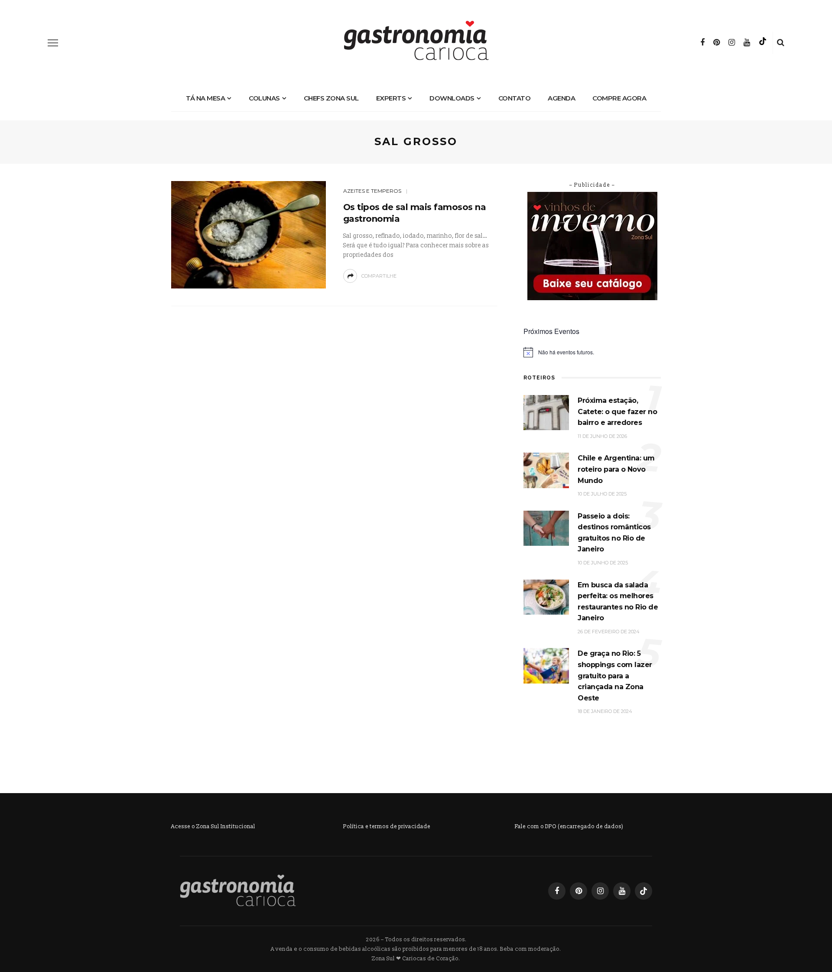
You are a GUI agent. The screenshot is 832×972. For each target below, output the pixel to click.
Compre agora (619, 98)
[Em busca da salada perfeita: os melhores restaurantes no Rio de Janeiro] (546, 596)
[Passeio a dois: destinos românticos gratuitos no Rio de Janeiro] (546, 527)
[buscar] (781, 43)
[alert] (592, 352)
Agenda (561, 98)
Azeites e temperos (372, 191)
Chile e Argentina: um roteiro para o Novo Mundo (616, 469)
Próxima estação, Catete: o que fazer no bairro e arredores (617, 411)
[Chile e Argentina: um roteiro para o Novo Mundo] (546, 470)
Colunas (264, 98)
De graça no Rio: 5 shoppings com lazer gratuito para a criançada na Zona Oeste (615, 675)
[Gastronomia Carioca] (238, 890)
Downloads (451, 98)
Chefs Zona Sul (331, 98)
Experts (391, 98)
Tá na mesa (205, 98)
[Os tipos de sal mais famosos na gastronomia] (248, 234)
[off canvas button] (53, 43)
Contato (514, 98)
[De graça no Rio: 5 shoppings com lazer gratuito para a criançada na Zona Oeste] (546, 665)
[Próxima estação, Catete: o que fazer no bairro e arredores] (546, 412)
